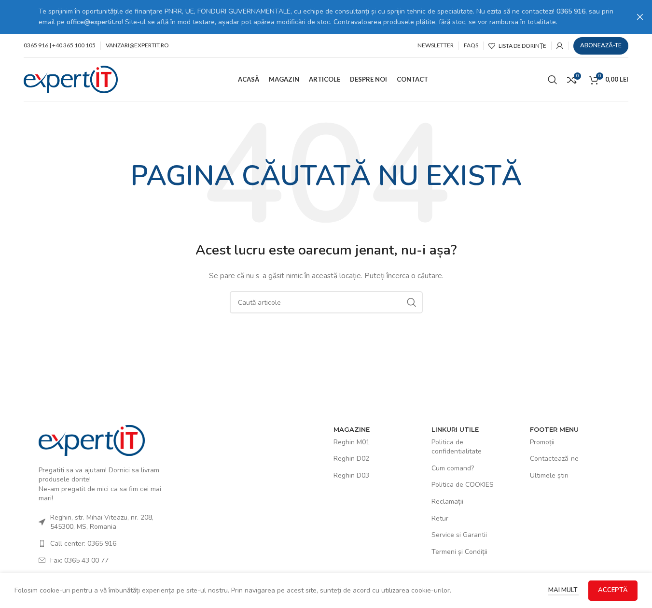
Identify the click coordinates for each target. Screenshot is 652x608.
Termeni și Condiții (459, 551)
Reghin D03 (351, 475)
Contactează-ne (554, 458)
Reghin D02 (351, 458)
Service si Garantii (459, 534)
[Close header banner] (640, 17)
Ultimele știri (549, 475)
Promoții (542, 442)
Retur (439, 518)
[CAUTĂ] (412, 302)
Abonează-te (601, 45)
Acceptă (613, 590)
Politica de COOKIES (462, 484)
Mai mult (563, 590)
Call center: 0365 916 (83, 543)
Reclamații (447, 501)
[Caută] (552, 79)
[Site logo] (71, 79)
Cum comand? (452, 468)
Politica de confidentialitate (456, 447)
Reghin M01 (351, 442)
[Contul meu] (560, 46)
